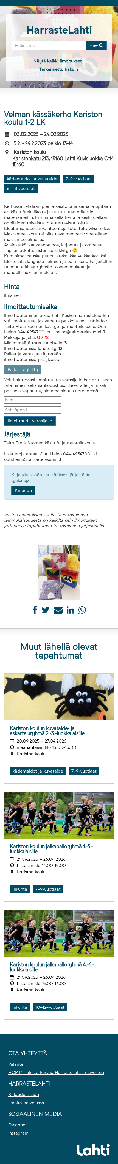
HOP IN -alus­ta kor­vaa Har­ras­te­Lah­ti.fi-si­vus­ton (56, 1072)
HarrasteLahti (59, 30)
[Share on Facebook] (34, 611)
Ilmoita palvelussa (26, 1102)
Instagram (18, 1133)
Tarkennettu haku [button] (57, 69)
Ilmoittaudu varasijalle (30, 420)
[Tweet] (45, 611)
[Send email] (58, 611)
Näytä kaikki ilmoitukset (57, 61)
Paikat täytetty (23, 369)
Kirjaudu (23, 490)
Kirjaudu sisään (23, 1094)
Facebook (17, 1124)
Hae (94, 45)
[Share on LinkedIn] (70, 611)
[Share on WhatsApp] (82, 611)
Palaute (15, 1064)
